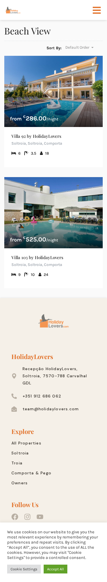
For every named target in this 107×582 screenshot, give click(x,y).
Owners (19, 482)
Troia (17, 463)
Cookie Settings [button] (24, 569)
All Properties (26, 443)
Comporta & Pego (31, 473)
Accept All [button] (55, 569)
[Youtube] (40, 516)
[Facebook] (14, 516)
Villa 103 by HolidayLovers (37, 257)
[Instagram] (27, 516)
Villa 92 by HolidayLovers (36, 136)
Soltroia (20, 453)
